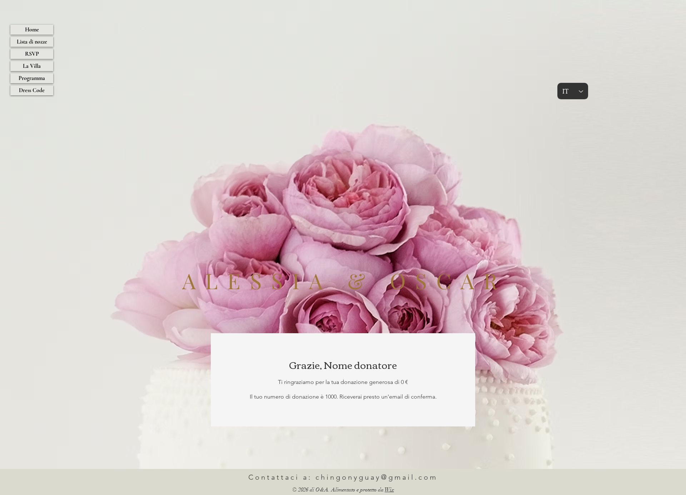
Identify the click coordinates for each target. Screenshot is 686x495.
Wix (389, 489)
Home (32, 29)
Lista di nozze (32, 41)
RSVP (32, 54)
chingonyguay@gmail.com (376, 477)
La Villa (32, 66)
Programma (32, 78)
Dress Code (32, 90)
